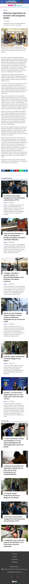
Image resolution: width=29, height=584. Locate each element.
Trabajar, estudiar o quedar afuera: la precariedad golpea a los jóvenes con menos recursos (14, 277)
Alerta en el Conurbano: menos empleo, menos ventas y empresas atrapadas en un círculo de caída (14, 317)
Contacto (14, 554)
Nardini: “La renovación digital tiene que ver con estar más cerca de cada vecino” (13, 396)
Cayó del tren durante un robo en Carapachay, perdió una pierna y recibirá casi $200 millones (14, 236)
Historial (14, 556)
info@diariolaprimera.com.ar (14, 572)
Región (5, 10)
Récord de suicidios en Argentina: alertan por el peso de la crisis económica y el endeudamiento (13, 470)
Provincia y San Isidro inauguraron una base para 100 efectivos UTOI (14, 198)
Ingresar (15, 562)
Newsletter (14, 559)
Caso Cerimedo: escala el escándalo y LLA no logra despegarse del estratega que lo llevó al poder (14, 443)
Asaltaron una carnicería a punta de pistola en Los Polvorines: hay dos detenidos (14, 543)
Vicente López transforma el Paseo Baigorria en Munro (14, 359)
